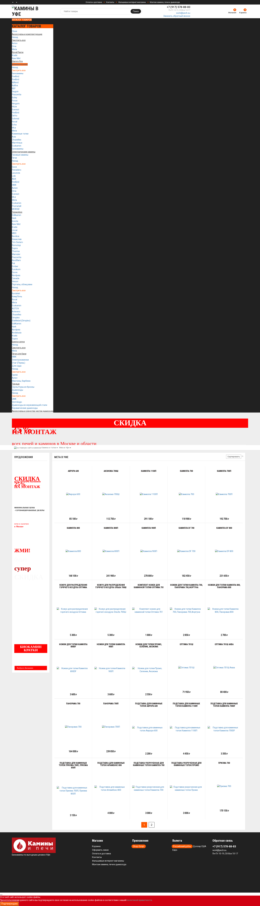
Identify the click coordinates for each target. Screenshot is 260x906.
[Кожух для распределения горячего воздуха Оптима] (73, 610)
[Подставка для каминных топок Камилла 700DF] (224, 729)
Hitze (14, 106)
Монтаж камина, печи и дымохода (165, 2)
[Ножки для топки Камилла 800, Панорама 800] (224, 610)
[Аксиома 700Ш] (110, 494)
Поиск (136, 11)
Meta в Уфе (64, 447)
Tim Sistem (17, 242)
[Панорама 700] (73, 726)
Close (14, 31)
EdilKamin (16, 323)
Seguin (15, 91)
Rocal (14, 121)
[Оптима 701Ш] (186, 667)
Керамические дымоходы (25, 408)
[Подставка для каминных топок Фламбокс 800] (110, 788)
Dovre (14, 272)
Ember (15, 266)
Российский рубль (182, 846)
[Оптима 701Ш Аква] (224, 667)
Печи (14, 158)
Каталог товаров (22, 20)
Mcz (14, 127)
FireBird (15, 76)
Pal (13, 263)
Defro (14, 115)
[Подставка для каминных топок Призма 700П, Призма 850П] (73, 790)
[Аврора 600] (73, 494)
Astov (14, 43)
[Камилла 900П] (148, 551)
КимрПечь (17, 296)
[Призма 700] (224, 786)
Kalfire (15, 85)
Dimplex (16, 317)
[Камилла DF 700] (186, 551)
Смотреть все (19, 70)
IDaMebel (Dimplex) (21, 320)
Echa (14, 124)
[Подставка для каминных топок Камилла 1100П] (186, 729)
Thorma (16, 251)
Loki (14, 176)
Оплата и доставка (94, 2)
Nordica (15, 236)
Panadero (16, 170)
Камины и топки (20, 64)
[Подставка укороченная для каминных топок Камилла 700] (148, 788)
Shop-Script (138, 846)
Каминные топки (20, 133)
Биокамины (17, 73)
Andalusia (16, 332)
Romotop (16, 245)
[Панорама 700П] (111, 726)
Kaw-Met (16, 58)
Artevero (16, 311)
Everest (15, 109)
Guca (14, 167)
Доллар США (199, 846)
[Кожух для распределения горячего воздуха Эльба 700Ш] (110, 610)
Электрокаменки (20, 360)
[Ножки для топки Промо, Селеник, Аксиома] (148, 670)
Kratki (14, 55)
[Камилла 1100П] (149, 494)
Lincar (15, 230)
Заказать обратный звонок (176, 16)
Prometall (16, 206)
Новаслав (17, 239)
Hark (14, 218)
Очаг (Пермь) (18, 363)
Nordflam (16, 260)
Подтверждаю (9, 903)
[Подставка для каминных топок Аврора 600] (148, 729)
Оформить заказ (100, 850)
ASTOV (15, 308)
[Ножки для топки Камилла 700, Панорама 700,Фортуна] (186, 610)
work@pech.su (183, 13)
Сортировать (234, 456)
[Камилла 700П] (224, 494)
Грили (15, 375)
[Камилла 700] (186, 494)
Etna (14, 46)
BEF (13, 88)
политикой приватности (139, 900)
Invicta (15, 221)
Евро (174, 850)
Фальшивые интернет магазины (132, 2)
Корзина (96, 846)
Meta (14, 49)
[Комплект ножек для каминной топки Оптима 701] (148, 610)
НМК (14, 185)
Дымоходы (17, 390)
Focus (14, 100)
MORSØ (15, 209)
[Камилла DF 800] (224, 551)
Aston (15, 188)
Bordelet (16, 293)
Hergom (16, 103)
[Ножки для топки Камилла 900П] (110, 670)
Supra (15, 248)
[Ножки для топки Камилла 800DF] (73, 670)
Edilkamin (16, 215)
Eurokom (16, 269)
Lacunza (16, 173)
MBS (14, 233)
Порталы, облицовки (22, 284)
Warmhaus (17, 143)
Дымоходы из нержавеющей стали (29, 405)
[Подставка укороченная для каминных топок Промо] (186, 788)
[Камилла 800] (73, 551)
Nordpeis (16, 275)
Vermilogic (17, 402)
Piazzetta (16, 94)
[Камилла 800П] (111, 551)
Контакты (110, 2)
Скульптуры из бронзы (23, 387)
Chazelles (16, 140)
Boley (14, 97)
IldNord (15, 82)
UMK (14, 399)
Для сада (16, 366)
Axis (14, 137)
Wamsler (16, 254)
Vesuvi (15, 281)
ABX (14, 179)
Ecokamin (16, 146)
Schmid (15, 118)
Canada (15, 278)
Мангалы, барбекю (21, 381)
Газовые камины (20, 155)
